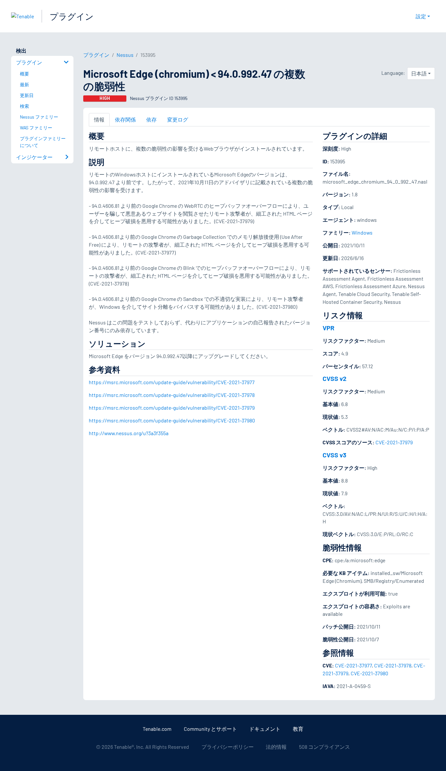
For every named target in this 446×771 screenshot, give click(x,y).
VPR (328, 328)
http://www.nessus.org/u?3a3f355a (128, 433)
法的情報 (276, 747)
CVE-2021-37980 (369, 673)
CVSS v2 (334, 378)
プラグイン (72, 16)
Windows (362, 232)
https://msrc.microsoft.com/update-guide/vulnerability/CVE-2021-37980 (172, 420)
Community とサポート (210, 729)
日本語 (419, 73)
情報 (99, 119)
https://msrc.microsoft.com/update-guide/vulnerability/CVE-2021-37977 (172, 382)
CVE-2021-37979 (394, 442)
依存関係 (125, 119)
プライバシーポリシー (227, 747)
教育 (298, 729)
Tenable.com (157, 729)
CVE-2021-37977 (353, 665)
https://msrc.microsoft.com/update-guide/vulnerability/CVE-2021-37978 (172, 395)
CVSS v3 (334, 455)
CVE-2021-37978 (392, 665)
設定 (421, 16)
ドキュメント (264, 729)
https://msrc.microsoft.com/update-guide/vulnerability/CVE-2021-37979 (172, 407)
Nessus (125, 55)
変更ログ (177, 119)
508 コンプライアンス (324, 747)
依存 (151, 119)
